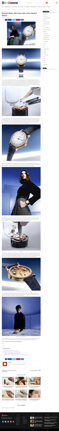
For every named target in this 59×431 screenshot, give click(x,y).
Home (2, 9)
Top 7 (44, 56)
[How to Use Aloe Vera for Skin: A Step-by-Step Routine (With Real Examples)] (34, 381)
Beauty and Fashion (7, 9)
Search (47, 3)
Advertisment (18, 418)
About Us (24, 418)
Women (44, 62)
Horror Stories (45, 41)
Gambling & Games (46, 37)
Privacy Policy (25, 419)
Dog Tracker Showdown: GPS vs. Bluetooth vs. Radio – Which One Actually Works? (39, 425)
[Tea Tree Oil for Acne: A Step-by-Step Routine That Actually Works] (8, 381)
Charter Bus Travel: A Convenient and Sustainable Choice (12, 353)
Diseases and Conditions (47, 29)
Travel (44, 58)
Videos (44, 60)
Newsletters (17, 423)
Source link (3, 345)
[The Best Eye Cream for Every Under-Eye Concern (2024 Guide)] (34, 394)
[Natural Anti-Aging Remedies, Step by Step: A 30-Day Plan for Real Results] (8, 394)
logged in (7, 407)
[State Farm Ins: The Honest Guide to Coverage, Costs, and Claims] (32, 418)
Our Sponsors (18, 419)
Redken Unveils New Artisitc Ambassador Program (11, 350)
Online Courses (25, 423)
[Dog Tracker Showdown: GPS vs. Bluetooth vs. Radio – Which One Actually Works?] (32, 425)
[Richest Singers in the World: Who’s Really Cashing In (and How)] (32, 421)
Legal (44, 45)
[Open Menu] (56, 2)
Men (44, 47)
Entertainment (45, 33)
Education (44, 31)
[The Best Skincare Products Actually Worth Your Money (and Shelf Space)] (21, 394)
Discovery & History (46, 27)
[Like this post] (6, 20)
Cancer (44, 25)
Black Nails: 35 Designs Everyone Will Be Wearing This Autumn (13, 352)
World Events (45, 64)
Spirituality (44, 52)
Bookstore (17, 424)
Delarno (9, 362)
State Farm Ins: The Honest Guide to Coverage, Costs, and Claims (39, 418)
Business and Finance (46, 23)
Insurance (44, 43)
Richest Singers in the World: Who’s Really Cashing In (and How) (38, 421)
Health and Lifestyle (46, 39)
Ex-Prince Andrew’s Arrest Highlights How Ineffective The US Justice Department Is (16, 354)
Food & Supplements (46, 35)
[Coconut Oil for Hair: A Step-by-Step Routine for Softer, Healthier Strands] (21, 381)
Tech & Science (45, 54)
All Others (44, 14)
